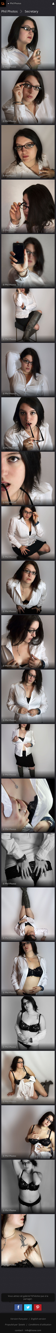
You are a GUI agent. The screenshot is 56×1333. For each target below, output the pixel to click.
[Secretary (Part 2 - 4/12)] (28, 805)
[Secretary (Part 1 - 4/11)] (28, 206)
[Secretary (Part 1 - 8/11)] (28, 424)
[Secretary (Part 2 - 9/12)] (28, 1077)
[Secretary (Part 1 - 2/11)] (28, 97)
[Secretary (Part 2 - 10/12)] (28, 1132)
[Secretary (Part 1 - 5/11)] (28, 260)
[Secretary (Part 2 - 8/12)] (28, 1023)
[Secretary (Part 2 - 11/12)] (28, 1186)
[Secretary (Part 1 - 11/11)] (28, 587)
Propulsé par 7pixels (15, 1324)
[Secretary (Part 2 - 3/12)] (28, 750)
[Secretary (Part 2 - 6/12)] (28, 914)
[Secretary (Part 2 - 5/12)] (28, 859)
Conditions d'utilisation (39, 1324)
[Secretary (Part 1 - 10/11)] (28, 533)
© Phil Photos (9, 66)
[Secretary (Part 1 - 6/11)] (28, 315)
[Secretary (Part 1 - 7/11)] (28, 369)
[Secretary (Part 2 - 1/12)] (28, 642)
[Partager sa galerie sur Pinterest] (38, 1307)
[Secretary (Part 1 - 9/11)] (28, 478)
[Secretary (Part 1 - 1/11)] (28, 43)
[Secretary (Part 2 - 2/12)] (28, 696)
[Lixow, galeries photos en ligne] (3, 3)
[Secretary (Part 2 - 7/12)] (28, 968)
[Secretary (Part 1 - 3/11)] (28, 151)
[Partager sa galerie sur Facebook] (18, 1307)
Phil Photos (9, 11)
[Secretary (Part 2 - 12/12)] (28, 1241)
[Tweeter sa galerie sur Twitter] (28, 1307)
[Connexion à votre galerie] (53, 3)
